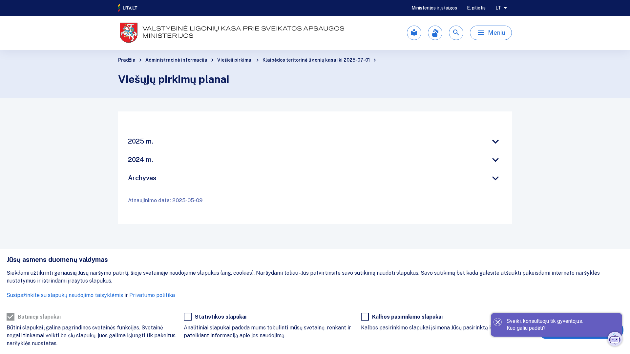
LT (498, 7)
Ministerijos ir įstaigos (434, 7)
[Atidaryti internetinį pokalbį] (615, 339)
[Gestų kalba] (435, 33)
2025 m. (140, 141)
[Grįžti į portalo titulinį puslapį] (128, 8)
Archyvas (142, 178)
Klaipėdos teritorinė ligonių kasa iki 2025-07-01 (316, 60)
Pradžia (127, 60)
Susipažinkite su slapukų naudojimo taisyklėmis (65, 295)
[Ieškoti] (456, 33)
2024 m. (140, 160)
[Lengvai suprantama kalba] (414, 33)
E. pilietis (476, 7)
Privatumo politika (152, 295)
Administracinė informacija (176, 60)
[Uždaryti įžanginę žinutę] (498, 322)
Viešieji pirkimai (235, 60)
